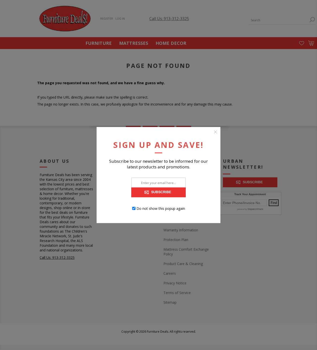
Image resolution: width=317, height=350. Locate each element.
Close (215, 132)
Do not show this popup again (160, 208)
